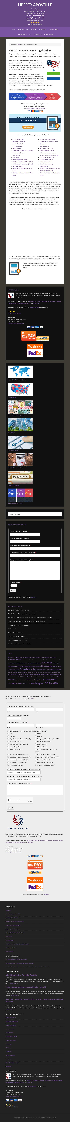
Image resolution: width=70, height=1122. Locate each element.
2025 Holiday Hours (13, 629)
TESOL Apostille (47, 676)
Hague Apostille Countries (13, 929)
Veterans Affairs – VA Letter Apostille (18, 625)
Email (8, 728)
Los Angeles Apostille (22, 672)
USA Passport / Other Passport (19, 744)
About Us (8, 910)
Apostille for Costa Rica (21, 657)
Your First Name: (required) (19, 531)
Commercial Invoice (46, 161)
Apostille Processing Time (35, 20)
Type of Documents (13, 485)
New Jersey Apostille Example (16, 636)
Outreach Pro (28, 1117)
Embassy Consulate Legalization (16, 415)
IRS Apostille (38, 669)
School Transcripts (15, 747)
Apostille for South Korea (31, 657)
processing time (34, 307)
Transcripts (16, 155)
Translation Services (13, 450)
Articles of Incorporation (48, 153)
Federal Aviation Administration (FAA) (48, 757)
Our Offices (11, 432)
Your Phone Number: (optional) (19, 538)
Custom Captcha (15, 582)
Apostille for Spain (40, 657)
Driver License (44, 146)
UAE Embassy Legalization (33, 680)
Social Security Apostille (25, 677)
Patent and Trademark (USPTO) (19, 760)
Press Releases (10, 940)
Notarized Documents (43, 741)
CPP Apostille (37, 663)
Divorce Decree (17, 146)
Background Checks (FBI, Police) (23, 150)
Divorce (39, 736)
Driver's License (42, 744)
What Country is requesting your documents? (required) (25, 776)
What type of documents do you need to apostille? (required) (27, 731)
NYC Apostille (20, 674)
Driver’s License (10, 1055)
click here (33, 597)
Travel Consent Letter (47, 150)
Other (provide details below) (46, 765)
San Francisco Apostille (13, 676)
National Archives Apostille (33, 672)
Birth (11, 733)
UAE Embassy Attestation (20, 679)
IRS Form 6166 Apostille (46, 669)
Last (37, 712)
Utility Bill (8, 1059)
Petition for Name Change (45, 762)
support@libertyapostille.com (35, 18)
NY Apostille (12, 674)
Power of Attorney (19, 153)
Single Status (17, 148)
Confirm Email (39, 728)
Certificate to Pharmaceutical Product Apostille (18, 663)
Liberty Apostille (35, 5)
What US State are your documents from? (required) (24, 769)
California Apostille (15, 660)
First (8, 712)
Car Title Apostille (26, 659)
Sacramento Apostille (56, 674)
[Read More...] (14, 983)
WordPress (49, 1117)
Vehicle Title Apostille (25, 683)
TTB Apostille (54, 676)
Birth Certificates (18, 139)
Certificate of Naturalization (18, 762)
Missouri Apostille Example (15, 632)
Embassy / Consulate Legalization (14, 921)
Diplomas (16, 157)
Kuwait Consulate (56, 669)
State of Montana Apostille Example (17, 640)
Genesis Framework (39, 1117)
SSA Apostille (35, 676)
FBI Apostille (46, 666)
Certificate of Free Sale (47, 157)
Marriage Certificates (19, 141)
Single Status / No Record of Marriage (21, 739)
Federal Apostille (27, 669)
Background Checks (11, 1036)
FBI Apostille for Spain (14, 669)
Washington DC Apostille (44, 683)
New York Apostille (54, 672)
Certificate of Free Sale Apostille (37, 659)
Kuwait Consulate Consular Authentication (19, 644)
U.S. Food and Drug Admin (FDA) (23, 161)
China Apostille (31, 663)
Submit (13, 590)
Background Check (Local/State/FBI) (48, 739)
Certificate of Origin (46, 159)
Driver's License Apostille (35, 666)
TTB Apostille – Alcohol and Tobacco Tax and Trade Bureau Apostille (26, 621)
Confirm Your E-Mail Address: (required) (23, 552)
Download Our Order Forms (15, 503)
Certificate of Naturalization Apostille (52, 659)
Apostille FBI (12, 657)
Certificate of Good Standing (49, 155)
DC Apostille (46, 662)
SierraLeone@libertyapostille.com (37, 108)
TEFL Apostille (41, 676)
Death (39, 733)
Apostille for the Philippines (50, 657)
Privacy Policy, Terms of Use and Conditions (17, 944)
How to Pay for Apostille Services (14, 932)
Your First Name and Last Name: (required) (21, 706)
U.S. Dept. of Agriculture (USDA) (19, 754)
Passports (43, 144)
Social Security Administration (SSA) (20, 757)
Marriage (12, 736)
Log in (54, 1117)
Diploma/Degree (42, 747)
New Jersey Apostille (43, 672)
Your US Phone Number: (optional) (18, 715)
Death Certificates (18, 144)
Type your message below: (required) (22, 560)
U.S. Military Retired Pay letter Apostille (18, 610)
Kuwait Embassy (13, 672)
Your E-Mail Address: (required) (20, 545)
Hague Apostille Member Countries (17, 380)
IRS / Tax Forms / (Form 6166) (46, 754)
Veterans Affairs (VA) (43, 760)
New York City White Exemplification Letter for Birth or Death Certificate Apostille (30, 617)
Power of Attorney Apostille (43, 674)
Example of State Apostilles (13, 925)
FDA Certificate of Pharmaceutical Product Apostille (22, 614)
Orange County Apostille (30, 674)
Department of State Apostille (21, 666)
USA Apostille (12, 397)
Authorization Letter (46, 148)
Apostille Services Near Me (13, 914)
